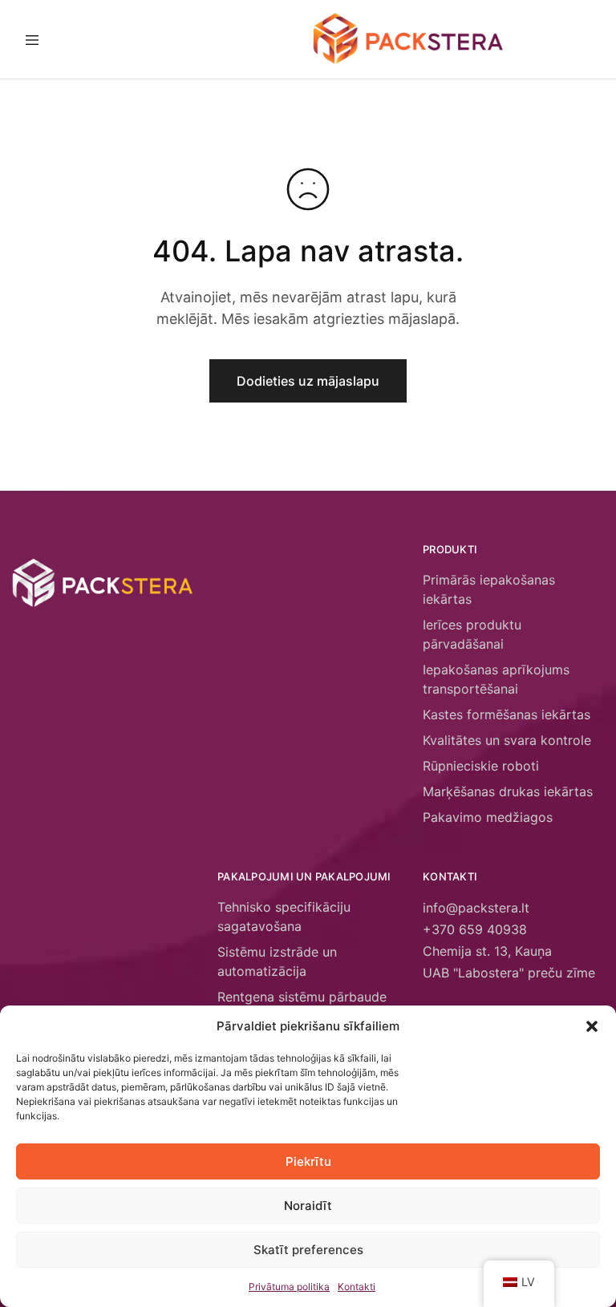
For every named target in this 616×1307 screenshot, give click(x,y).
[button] (592, 1026)
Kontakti (356, 1287)
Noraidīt (308, 1205)
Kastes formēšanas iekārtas (506, 714)
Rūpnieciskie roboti (481, 766)
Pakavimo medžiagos (488, 817)
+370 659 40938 (475, 929)
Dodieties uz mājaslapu (308, 381)
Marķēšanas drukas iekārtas (508, 791)
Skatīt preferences (308, 1249)
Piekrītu (308, 1161)
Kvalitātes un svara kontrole (507, 740)
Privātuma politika (289, 1287)
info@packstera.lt (476, 908)
